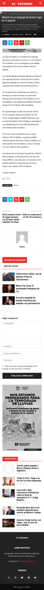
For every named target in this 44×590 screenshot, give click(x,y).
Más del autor (10, 266)
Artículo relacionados (15, 260)
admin (7, 34)
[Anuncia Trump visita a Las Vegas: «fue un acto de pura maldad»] (8, 523)
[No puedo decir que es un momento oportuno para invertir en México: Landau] (8, 510)
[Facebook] (8, 577)
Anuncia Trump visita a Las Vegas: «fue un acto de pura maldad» (29, 522)
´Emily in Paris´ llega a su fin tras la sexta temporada (29, 479)
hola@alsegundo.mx (28, 561)
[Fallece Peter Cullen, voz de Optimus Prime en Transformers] (8, 277)
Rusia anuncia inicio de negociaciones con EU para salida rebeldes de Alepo (11, 218)
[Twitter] (22, 577)
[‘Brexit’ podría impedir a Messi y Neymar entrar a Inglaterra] (8, 468)
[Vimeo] (28, 577)
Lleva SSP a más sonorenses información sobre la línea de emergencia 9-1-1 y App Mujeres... (28, 495)
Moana (16, 185)
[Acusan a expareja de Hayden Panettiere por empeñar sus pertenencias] (8, 300)
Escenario (10, 9)
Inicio (3, 9)
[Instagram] (15, 577)
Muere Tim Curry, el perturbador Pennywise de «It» (27, 288)
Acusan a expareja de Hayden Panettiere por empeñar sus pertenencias (28, 300)
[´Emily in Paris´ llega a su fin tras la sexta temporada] (8, 481)
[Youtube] (35, 577)
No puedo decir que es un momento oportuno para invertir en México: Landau (29, 510)
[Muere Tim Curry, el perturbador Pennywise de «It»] (8, 288)
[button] (40, 3)
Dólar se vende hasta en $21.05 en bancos (32, 215)
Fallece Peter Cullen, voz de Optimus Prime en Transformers (28, 277)
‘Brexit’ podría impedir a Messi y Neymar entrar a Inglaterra (28, 468)
